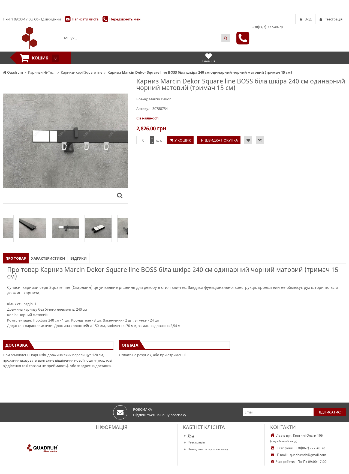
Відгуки (78, 258)
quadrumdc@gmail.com (308, 454)
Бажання (208, 61)
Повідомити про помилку (208, 449)
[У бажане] (248, 140)
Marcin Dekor (160, 99)
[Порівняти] (260, 140)
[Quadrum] (29, 38)
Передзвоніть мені (125, 19)
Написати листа (85, 19)
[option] (65, 140)
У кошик (182, 140)
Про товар (15, 258)
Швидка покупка (221, 140)
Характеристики (48, 258)
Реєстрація (196, 442)
